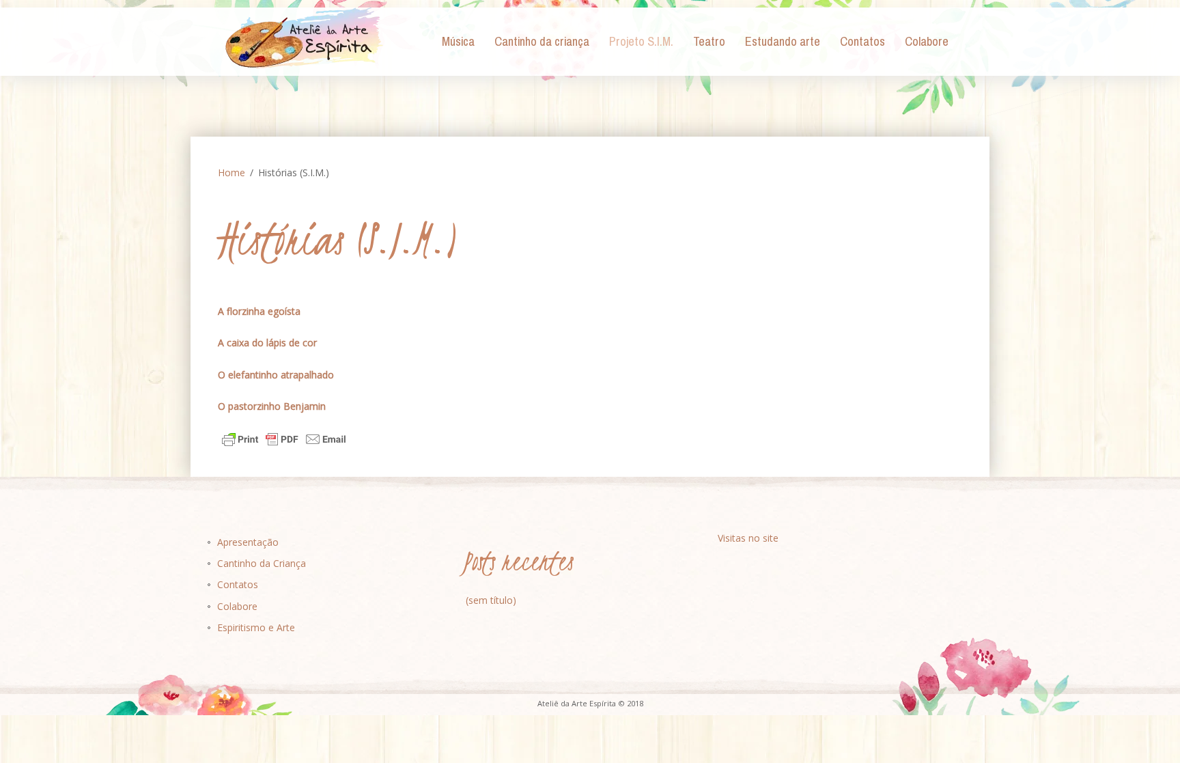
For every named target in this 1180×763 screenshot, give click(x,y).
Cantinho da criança (541, 41)
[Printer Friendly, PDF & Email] (284, 438)
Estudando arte (782, 41)
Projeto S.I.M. (641, 41)
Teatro (709, 41)
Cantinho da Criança (261, 563)
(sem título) (491, 600)
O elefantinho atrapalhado (276, 374)
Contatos (862, 41)
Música (458, 41)
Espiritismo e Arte (256, 627)
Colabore (927, 41)
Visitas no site (748, 537)
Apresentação (248, 542)
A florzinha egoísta (259, 311)
